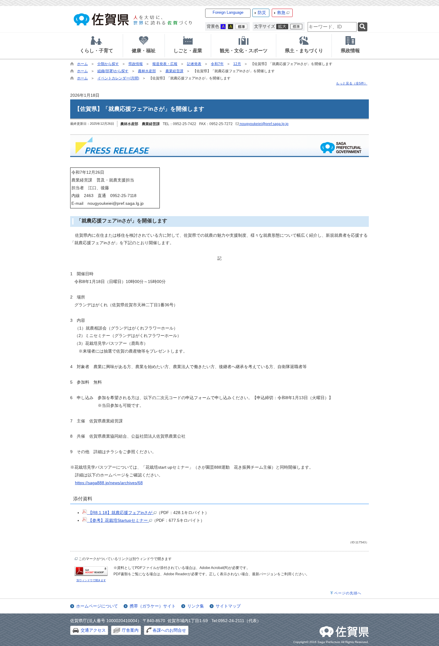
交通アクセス (93, 630)
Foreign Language (228, 12)
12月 (237, 64)
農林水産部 (147, 71)
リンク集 (195, 606)
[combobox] (332, 26)
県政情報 (135, 64)
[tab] (96, 45)
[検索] (362, 27)
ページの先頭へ (347, 593)
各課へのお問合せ (169, 630)
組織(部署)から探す (112, 71)
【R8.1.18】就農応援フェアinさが (120, 512)
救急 (281, 12)
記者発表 (194, 64)
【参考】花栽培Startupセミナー (118, 520)
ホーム (82, 64)
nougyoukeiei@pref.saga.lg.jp (263, 124)
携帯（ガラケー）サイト (153, 606)
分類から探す (108, 64)
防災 (262, 12)
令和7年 (217, 64)
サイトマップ (228, 606)
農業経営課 (174, 71)
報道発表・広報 (164, 64)
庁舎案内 (130, 630)
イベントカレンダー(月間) (118, 78)
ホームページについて (97, 606)
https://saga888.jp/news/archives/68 (109, 482)
